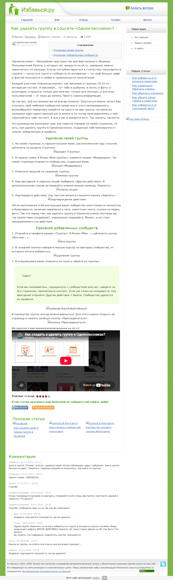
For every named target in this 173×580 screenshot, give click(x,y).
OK (104, 578)
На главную (141, 37)
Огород (83, 20)
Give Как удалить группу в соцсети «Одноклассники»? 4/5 (46, 396)
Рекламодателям (30, 571)
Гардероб (27, 20)
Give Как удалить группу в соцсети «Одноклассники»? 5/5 (48, 396)
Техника (29, 36)
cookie (96, 578)
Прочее (147, 20)
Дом (57, 20)
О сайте (138, 48)
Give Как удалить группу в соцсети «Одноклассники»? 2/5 (40, 396)
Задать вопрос (142, 8)
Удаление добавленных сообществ (76, 55)
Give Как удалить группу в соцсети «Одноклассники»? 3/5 (43, 396)
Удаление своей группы (68, 50)
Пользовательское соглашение (55, 571)
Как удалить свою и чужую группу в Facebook (26, 432)
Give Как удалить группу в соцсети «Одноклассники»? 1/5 (37, 396)
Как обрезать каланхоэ (147, 93)
